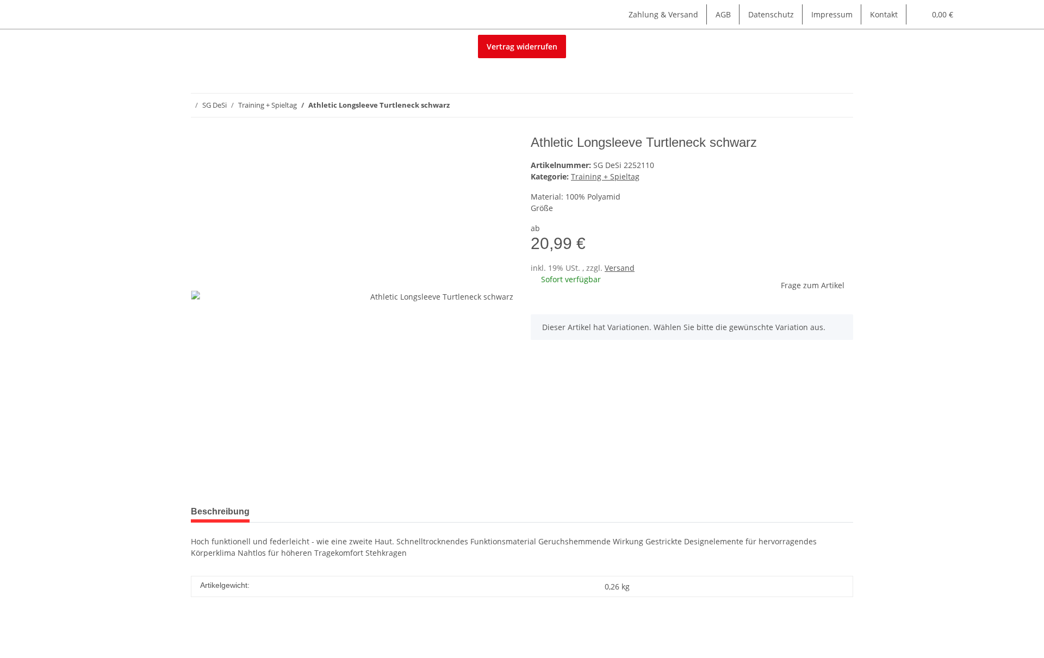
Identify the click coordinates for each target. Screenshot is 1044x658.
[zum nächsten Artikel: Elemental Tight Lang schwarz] (841, 105)
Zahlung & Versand (663, 14)
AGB (723, 14)
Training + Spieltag (605, 176)
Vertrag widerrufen (522, 46)
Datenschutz (771, 14)
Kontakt (884, 14)
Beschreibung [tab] (220, 511)
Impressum (832, 14)
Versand (620, 268)
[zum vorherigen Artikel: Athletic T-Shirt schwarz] (818, 105)
